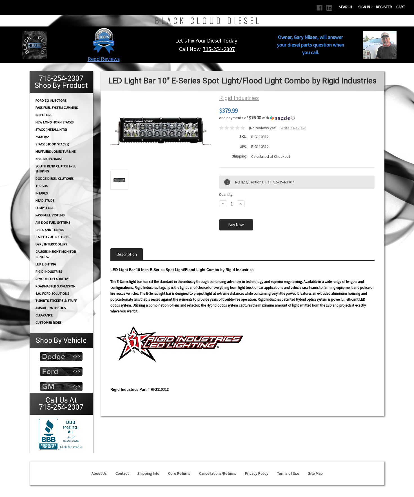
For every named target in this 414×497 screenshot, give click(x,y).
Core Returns (179, 473)
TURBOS (41, 186)
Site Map (315, 473)
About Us (99, 473)
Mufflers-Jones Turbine (55, 151)
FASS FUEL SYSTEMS (49, 215)
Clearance (44, 315)
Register (384, 6)
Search (345, 6)
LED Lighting (45, 264)
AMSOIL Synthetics (50, 308)
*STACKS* (42, 137)
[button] (103, 40)
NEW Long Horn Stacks (54, 122)
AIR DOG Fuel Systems (52, 222)
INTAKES (41, 193)
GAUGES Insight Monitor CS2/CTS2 (55, 254)
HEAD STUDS (44, 200)
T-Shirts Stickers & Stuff (56, 300)
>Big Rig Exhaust (49, 159)
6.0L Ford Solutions (52, 293)
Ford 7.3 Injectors (50, 100)
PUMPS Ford (45, 208)
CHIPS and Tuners (49, 230)
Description (126, 254)
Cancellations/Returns (217, 473)
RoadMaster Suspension (55, 286)
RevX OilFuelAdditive (52, 279)
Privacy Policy (256, 473)
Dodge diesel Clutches (54, 178)
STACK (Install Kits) (51, 129)
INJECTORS (43, 115)
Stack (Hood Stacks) (52, 144)
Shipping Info (148, 473)
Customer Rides (48, 322)
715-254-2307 (219, 48)
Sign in (364, 6)
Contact (122, 473)
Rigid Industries (48, 271)
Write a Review (293, 127)
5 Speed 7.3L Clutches (52, 237)
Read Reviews (104, 58)
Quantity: (226, 194)
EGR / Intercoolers (51, 244)
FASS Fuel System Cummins (56, 107)
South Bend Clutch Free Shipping (55, 168)
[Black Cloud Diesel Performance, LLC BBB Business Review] (61, 433)
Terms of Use (288, 473)
